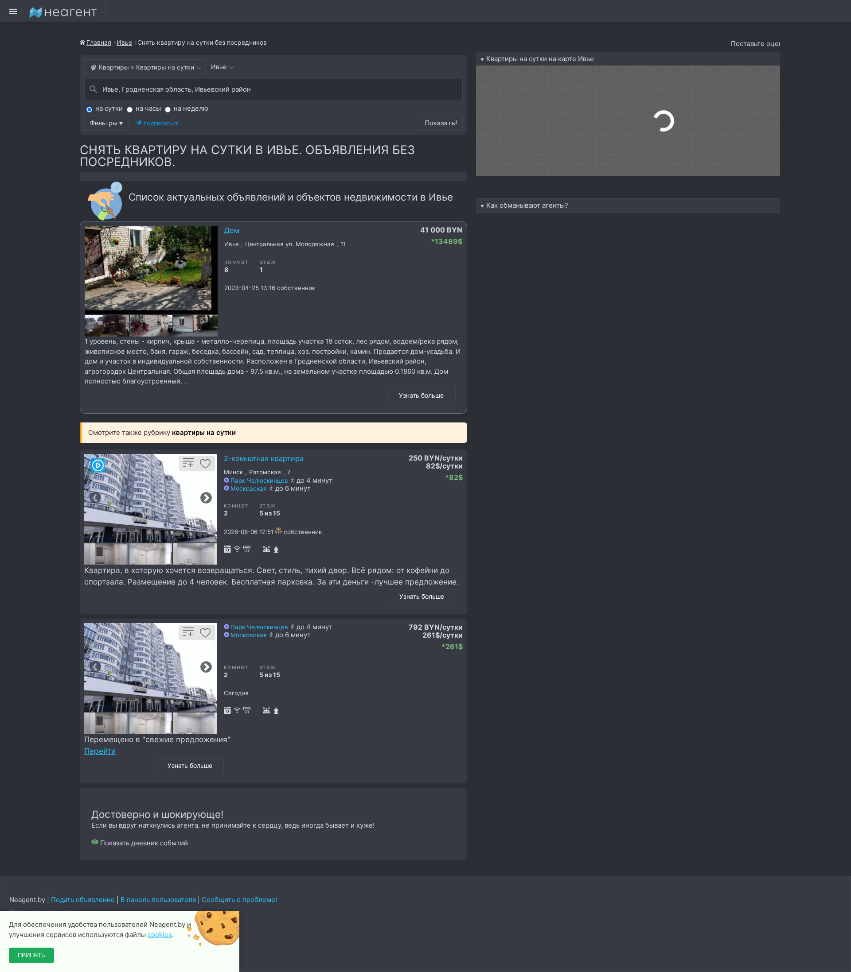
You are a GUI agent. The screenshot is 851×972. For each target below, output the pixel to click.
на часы (148, 108)
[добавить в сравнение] (188, 238)
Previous (95, 270)
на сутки (109, 108)
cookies (160, 934)
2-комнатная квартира (264, 458)
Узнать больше (421, 395)
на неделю (191, 108)
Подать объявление (83, 899)
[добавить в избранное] (205, 238)
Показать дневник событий (143, 843)
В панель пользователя (158, 899)
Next (206, 270)
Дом (231, 230)
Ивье (124, 42)
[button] (106, 123)
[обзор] (98, 465)
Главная (98, 42)
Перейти (100, 750)
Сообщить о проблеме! (239, 899)
